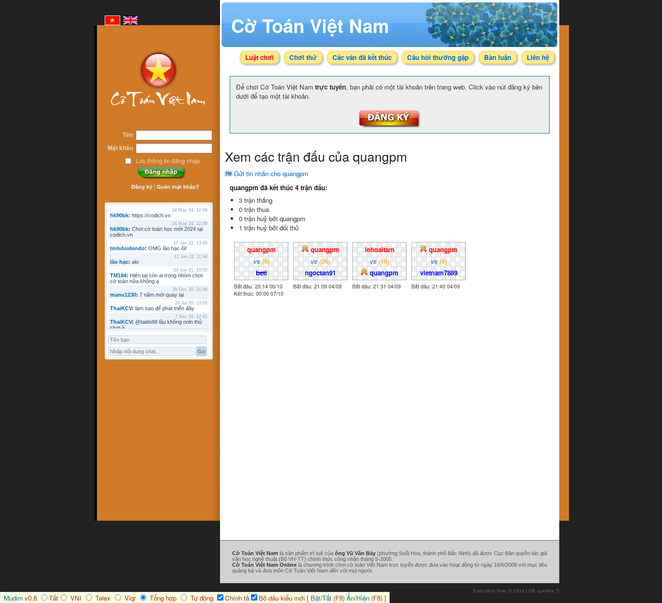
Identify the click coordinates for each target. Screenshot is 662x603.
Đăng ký (141, 186)
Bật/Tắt (321, 598)
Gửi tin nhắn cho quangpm (271, 173)
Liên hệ (538, 57)
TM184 (118, 275)
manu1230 (123, 295)
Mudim (13, 598)
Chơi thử (303, 57)
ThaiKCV (121, 308)
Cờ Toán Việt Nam (310, 25)
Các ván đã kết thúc (362, 57)
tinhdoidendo (127, 248)
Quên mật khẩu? (178, 186)
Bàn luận (497, 57)
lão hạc (119, 262)
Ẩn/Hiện (358, 598)
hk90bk (119, 215)
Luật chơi (259, 57)
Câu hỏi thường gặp (438, 57)
